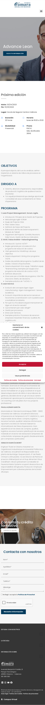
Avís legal (37, 380)
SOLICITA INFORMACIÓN (15, 54)
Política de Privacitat (26, 595)
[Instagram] (5, 682)
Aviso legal (4, 694)
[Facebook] (11, 682)
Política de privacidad (25, 380)
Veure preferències (22, 376)
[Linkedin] (2, 682)
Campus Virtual (10, 699)
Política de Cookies (10, 380)
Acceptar (22, 364)
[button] (42, 327)
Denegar (22, 370)
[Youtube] (8, 682)
